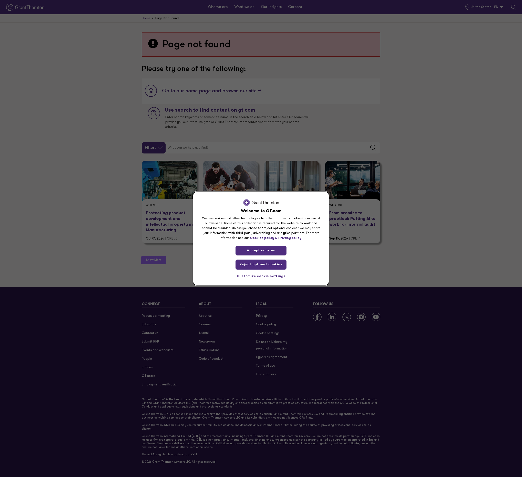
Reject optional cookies (261, 264)
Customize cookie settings (261, 276)
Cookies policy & (263, 238)
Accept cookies (261, 250)
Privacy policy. (290, 238)
